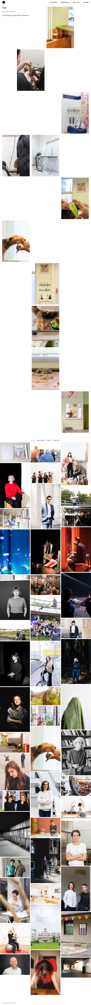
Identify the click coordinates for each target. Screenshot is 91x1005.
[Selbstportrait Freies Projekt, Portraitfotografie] (76, 819)
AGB (3, 1003)
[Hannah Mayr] (3, 2)
